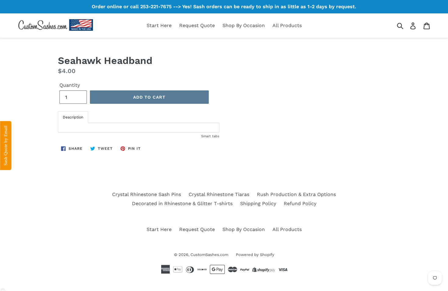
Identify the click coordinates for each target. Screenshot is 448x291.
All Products (287, 25)
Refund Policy (300, 203)
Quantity (69, 85)
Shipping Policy (258, 203)
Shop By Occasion (243, 25)
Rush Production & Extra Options (296, 194)
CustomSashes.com (209, 254)
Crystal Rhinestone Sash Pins (146, 194)
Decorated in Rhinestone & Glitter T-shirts (182, 203)
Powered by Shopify (255, 254)
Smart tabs (210, 136)
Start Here (159, 25)
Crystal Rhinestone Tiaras (219, 194)
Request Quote (197, 25)
